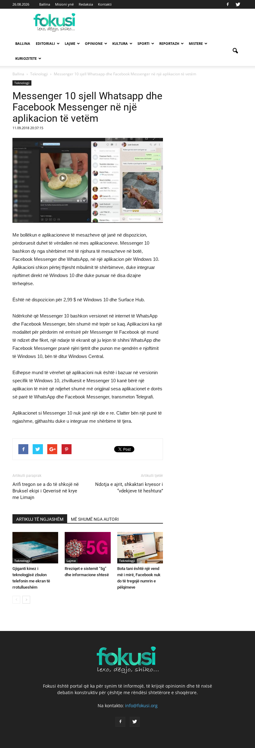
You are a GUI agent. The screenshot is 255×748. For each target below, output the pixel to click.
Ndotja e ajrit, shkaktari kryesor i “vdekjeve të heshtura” (129, 488)
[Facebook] (227, 4)
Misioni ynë (64, 4)
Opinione (94, 43)
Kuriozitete (26, 58)
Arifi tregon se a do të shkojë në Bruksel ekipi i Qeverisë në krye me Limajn (45, 491)
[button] (235, 51)
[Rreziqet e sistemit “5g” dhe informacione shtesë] (87, 547)
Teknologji (22, 83)
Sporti (143, 43)
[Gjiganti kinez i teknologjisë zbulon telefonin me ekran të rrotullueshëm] (35, 547)
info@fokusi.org (141, 705)
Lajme (70, 43)
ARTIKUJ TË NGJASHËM (39, 519)
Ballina (44, 4)
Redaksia (86, 4)
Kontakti (105, 4)
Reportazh (169, 43)
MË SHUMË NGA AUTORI (95, 519)
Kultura (120, 43)
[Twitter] (238, 4)
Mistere (196, 43)
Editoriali (45, 43)
